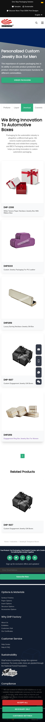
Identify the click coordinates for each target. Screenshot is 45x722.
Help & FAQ (5, 647)
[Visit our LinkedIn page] (34, 557)
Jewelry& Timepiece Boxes (27, 109)
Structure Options (7, 606)
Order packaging (22, 80)
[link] (39, 349)
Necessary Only (22, 709)
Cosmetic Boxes (39, 109)
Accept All (22, 703)
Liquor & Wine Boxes (16, 109)
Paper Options (6, 601)
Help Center (5, 644)
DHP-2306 (9, 207)
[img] (39, 382)
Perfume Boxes (6, 109)
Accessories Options (8, 609)
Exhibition (4, 625)
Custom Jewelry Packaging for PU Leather (19, 270)
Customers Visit (7, 628)
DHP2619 (8, 322)
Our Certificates (7, 631)
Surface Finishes (7, 598)
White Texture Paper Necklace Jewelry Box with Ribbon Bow (21, 212)
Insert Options (6, 603)
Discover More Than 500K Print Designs (23, 11)
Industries (13, 542)
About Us (4, 622)
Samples (17, 6)
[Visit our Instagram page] (22, 557)
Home (6, 542)
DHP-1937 (8, 379)
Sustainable (29, 6)
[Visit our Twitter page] (16, 557)
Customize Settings (22, 716)
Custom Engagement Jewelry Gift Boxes (18, 383)
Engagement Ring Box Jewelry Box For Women (21, 438)
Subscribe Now (22, 577)
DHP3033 (8, 266)
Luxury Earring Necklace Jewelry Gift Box (19, 326)
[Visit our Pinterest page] (28, 557)
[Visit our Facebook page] (9, 557)
